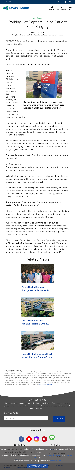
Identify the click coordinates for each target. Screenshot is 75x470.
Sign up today (12, 412)
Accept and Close (37, 466)
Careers (61, 2)
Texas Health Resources (9, 2)
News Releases (37, 18)
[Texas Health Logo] (16, 8)
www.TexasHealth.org (45, 384)
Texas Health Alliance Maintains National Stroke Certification (34, 322)
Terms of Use (55, 460)
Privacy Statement (54, 455)
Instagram (37, 437)
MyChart (71, 2)
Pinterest (45, 437)
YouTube (29, 437)
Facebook (22, 437)
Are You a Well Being (52, 437)
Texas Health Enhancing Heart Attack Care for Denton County (37, 356)
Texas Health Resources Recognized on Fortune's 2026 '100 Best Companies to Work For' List (37, 289)
